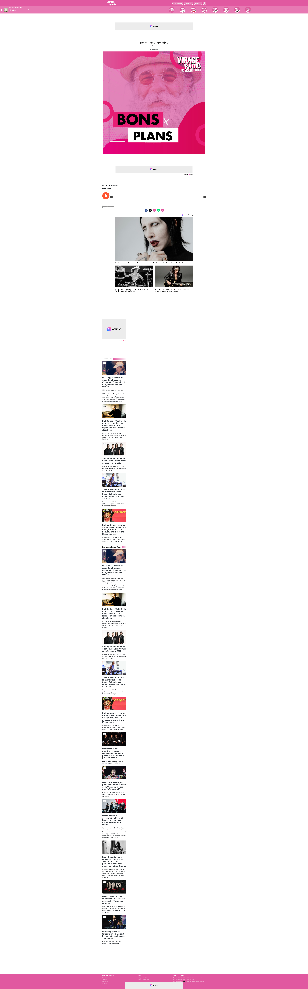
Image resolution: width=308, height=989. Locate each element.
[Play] (2, 10)
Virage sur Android (143, 979)
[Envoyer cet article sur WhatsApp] (158, 211)
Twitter (104, 979)
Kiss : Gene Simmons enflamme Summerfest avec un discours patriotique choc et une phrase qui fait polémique (114, 861)
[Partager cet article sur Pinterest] (154, 211)
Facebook (105, 978)
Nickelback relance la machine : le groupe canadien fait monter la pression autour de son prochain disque (113, 753)
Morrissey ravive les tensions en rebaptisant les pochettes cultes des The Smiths (113, 935)
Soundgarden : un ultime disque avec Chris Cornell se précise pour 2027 (114, 460)
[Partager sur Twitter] (150, 211)
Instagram (105, 981)
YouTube (104, 983)
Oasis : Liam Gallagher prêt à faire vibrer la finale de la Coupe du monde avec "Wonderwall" (114, 785)
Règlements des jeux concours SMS (184, 979)
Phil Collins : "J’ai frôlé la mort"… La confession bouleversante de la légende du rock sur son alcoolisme (114, 425)
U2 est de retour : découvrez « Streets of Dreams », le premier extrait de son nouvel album (112, 820)
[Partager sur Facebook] (146, 211)
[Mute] (29, 10)
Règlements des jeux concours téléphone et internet (188, 981)
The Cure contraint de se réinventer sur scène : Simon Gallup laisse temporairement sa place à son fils (113, 494)
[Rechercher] (204, 3)
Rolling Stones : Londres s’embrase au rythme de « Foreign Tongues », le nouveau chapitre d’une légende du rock (114, 529)
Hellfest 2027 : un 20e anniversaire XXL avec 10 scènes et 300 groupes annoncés (113, 899)
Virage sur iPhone (143, 978)
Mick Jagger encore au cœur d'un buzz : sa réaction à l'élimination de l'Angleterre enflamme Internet (114, 382)
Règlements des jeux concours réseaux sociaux (187, 978)
